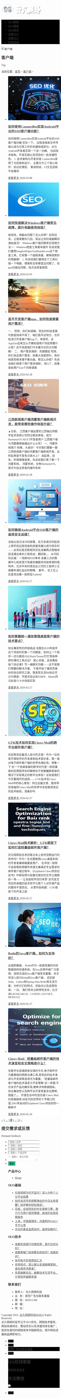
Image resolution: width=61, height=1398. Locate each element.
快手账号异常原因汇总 (28, 1260)
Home (18, 1177)
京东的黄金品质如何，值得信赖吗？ (36, 1229)
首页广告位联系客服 (20, 1349)
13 (18, 1120)
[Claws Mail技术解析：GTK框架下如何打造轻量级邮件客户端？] (33, 835)
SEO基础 (13, 26)
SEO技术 (13, 30)
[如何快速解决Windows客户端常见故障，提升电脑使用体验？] (33, 215)
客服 (11, 1353)
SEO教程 (13, 22)
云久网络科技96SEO (32, 1315)
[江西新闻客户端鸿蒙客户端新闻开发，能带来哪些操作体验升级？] (33, 412)
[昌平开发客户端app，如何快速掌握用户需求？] (33, 311)
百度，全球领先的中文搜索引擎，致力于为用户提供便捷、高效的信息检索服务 (36, 1213)
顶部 (11, 1392)
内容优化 (13, 42)
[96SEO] (22, 13)
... (7, 1120)
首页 (17, 71)
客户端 (27, 71)
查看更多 (14, 178)
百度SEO (13, 38)
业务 (11, 1345)
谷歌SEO (13, 34)
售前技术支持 (16, 1369)
